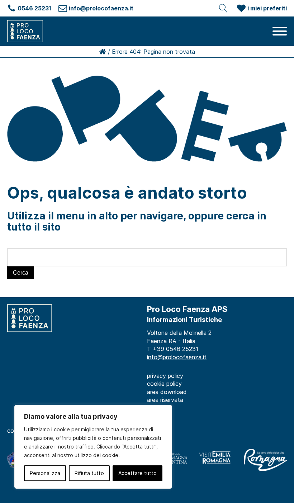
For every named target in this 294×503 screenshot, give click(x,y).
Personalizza (45, 473)
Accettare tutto (137, 473)
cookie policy (164, 383)
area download (167, 391)
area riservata (165, 399)
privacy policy (165, 375)
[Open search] (223, 8)
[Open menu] (279, 31)
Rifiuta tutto (89, 473)
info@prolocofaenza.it (177, 357)
